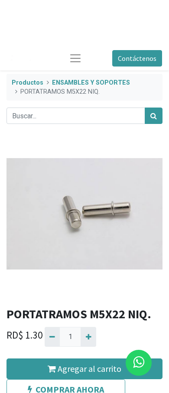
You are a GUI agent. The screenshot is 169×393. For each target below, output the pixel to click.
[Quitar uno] (52, 337)
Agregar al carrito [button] (88, 368)
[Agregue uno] (88, 337)
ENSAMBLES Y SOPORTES (91, 82)
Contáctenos (137, 58)
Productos (27, 82)
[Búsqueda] (153, 116)
